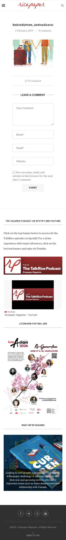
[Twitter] (29, 513)
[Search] (62, 5)
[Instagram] (37, 513)
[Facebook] (21, 513)
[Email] (45, 513)
